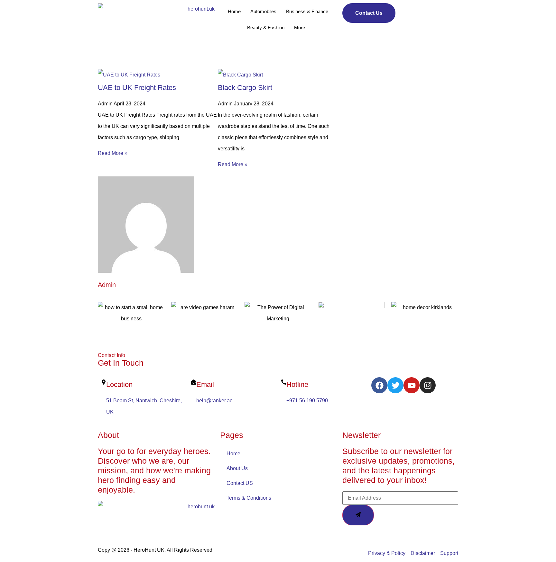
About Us (237, 468)
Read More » (112, 153)
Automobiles (263, 11)
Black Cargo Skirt (245, 88)
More (299, 27)
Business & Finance (307, 11)
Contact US (240, 483)
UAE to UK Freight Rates (137, 88)
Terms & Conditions (249, 498)
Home (234, 11)
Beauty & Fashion (265, 27)
